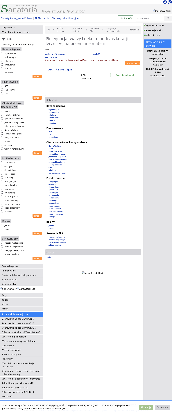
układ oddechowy (12, 204)
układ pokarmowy (12, 208)
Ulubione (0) (125, 18)
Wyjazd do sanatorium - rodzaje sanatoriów (18, 365)
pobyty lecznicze (11, 137)
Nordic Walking (11, 130)
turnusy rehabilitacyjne (14, 149)
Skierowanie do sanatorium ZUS (18, 323)
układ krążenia (11, 196)
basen (7, 111)
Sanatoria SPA (9, 284)
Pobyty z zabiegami (11, 354)
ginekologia (9, 174)
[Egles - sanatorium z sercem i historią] (154, 26)
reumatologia (10, 192)
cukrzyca (8, 166)
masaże (7, 68)
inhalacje (8, 61)
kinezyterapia (10, 64)
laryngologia (10, 181)
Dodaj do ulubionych (125, 75)
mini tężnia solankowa (14, 126)
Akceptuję (146, 407)
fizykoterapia (10, 53)
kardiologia (9, 177)
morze (7, 229)
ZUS (6, 93)
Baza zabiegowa (10, 266)
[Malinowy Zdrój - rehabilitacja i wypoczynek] (162, 11)
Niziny (5, 308)
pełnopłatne (9, 90)
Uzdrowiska (8, 345)
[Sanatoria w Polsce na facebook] (165, 1)
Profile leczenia (9, 279)
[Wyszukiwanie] (168, 18)
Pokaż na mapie (133, 63)
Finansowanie (9, 270)
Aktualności (7, 396)
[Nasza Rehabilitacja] (93, 273)
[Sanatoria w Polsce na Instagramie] (170, 1)
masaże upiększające (13, 246)
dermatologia (10, 170)
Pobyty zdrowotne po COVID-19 (18, 392)
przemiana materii (77, 29)
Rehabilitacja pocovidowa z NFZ (17, 383)
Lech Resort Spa (59, 69)
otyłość (96, 54)
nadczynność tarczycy (55, 54)
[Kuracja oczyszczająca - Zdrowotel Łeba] (26, 289)
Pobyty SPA (7, 358)
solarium (8, 145)
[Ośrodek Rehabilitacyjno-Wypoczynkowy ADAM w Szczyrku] (152, 35)
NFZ (6, 86)
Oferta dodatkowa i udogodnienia (19, 275)
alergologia (9, 162)
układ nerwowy (11, 200)
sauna (7, 141)
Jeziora (5, 299)
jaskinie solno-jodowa (14, 122)
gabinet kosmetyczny (13, 118)
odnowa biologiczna (13, 133)
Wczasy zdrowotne (11, 350)
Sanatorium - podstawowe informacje (21, 378)
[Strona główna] (48, 29)
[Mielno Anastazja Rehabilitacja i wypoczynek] (153, 30)
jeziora (7, 225)
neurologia (9, 189)
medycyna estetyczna (14, 250)
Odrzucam (162, 407)
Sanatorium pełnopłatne (14, 336)
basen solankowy (12, 115)
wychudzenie (51, 57)
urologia (8, 211)
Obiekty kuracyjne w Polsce (16, 18)
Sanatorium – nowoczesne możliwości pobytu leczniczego (21, 373)
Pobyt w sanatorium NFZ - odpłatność (21, 332)
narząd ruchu (10, 185)
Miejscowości (8, 27)
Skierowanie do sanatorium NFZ (18, 318)
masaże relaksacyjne (13, 243)
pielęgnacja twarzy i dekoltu (113, 29)
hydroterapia (10, 57)
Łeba (49, 257)
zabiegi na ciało (11, 254)
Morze (5, 304)
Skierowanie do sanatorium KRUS (19, 327)
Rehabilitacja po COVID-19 (15, 387)
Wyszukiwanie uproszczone (16, 32)
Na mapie (43, 18)
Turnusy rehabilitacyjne (65, 18)
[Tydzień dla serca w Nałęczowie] (8, 289)
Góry (4, 295)
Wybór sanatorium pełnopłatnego (19, 341)
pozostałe (8, 72)
